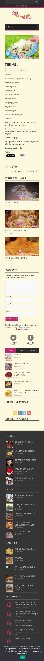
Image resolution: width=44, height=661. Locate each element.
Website (8, 311)
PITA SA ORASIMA (13, 203)
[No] (41, 652)
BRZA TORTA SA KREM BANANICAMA (25, 470)
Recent (21, 350)
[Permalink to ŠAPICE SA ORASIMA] (9, 501)
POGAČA (19, 558)
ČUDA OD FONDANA (21, 364)
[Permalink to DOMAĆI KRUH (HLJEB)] (9, 573)
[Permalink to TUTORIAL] (8, 361)
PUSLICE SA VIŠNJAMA (25, 576)
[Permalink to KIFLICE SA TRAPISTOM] (22, 227)
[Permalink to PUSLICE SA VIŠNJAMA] (9, 582)
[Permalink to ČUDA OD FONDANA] (8, 369)
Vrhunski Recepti (18, 69)
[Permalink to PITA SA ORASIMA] (22, 200)
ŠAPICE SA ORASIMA (24, 495)
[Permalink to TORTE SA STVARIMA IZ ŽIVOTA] (9, 591)
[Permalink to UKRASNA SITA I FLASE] (9, 519)
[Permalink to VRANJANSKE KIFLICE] (8, 387)
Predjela (10, 70)
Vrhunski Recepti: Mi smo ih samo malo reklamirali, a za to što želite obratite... (25, 605)
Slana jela (16, 70)
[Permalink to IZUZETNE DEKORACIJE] (9, 466)
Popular (10, 350)
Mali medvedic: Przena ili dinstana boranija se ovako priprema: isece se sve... (24, 623)
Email (8, 304)
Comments (33, 350)
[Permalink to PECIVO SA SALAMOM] (9, 555)
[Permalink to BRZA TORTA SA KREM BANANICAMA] (9, 475)
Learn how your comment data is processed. (21, 326)
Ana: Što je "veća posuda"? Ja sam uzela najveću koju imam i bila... (26, 632)
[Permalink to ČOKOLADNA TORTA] (9, 448)
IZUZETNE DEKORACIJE (25, 460)
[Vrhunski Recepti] (22, 18)
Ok (23, 657)
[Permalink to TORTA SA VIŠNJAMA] (9, 484)
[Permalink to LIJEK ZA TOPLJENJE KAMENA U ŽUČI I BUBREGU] (8, 396)
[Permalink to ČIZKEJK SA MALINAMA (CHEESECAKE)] (8, 378)
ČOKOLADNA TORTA (24, 442)
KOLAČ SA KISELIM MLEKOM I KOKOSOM (24, 524)
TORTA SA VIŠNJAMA (24, 478)
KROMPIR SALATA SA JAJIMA (22, 171)
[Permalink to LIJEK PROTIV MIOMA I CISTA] (9, 510)
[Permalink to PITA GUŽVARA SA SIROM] (22, 255)
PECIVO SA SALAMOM (24, 549)
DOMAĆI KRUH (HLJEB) (25, 567)
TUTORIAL (17, 355)
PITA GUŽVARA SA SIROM (16, 258)
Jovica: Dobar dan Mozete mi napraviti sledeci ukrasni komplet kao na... (26, 614)
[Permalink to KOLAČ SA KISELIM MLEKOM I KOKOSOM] (9, 528)
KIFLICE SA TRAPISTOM (15, 230)
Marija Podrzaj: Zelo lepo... (24, 639)
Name (8, 297)
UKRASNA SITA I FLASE (25, 514)
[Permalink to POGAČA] (9, 564)
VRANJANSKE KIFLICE (22, 382)
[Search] (37, 2)
